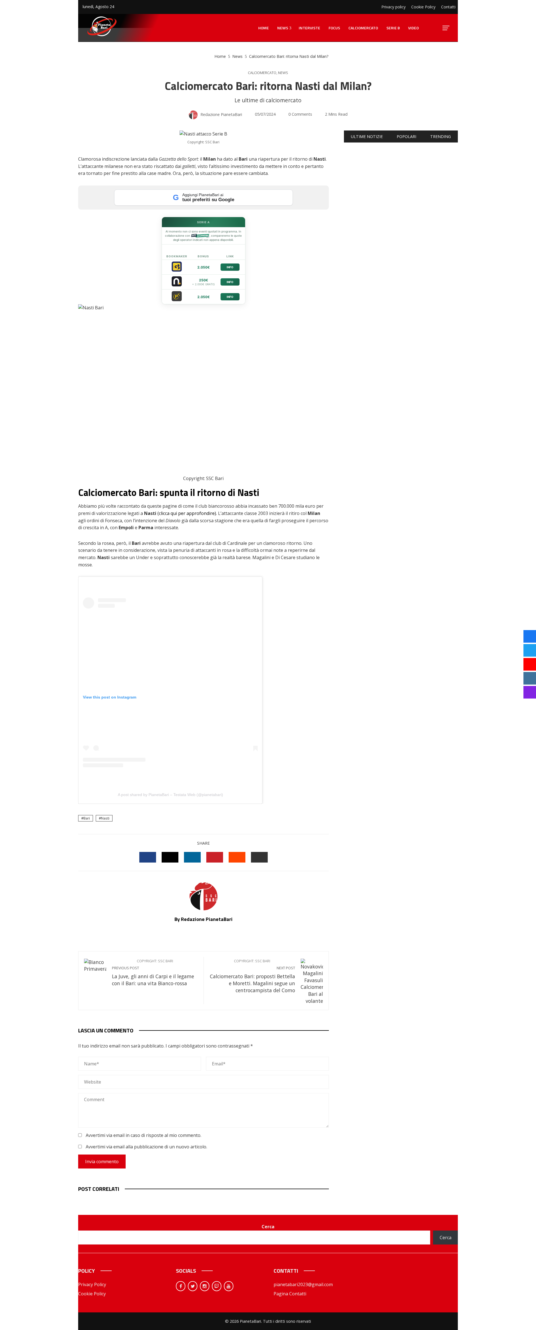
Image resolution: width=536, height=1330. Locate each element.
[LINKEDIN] (192, 857)
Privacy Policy (92, 1284)
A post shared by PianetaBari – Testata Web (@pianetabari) (170, 794)
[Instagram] (204, 1286)
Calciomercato (262, 73)
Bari (86, 818)
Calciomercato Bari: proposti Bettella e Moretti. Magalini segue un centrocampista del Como (252, 976)
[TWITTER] (170, 857)
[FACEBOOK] (147, 857)
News (283, 73)
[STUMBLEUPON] (237, 857)
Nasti (105, 818)
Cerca (268, 1227)
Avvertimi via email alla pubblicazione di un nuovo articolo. (146, 1147)
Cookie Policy (92, 1294)
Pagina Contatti (290, 1294)
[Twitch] (216, 1286)
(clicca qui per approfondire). (186, 513)
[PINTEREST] (214, 857)
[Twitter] (192, 1286)
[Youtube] (228, 1286)
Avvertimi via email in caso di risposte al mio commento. (143, 1135)
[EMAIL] (259, 857)
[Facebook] (180, 1286)
